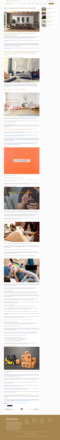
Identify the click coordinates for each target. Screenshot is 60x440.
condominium (28, 142)
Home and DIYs (10, 405)
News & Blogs (37, 3)
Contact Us (41, 3)
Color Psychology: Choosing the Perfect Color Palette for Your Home (50, 25)
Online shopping (6, 43)
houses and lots (24, 400)
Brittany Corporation (35, 419)
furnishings (28, 243)
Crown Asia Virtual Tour (27, 424)
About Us (24, 3)
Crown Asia (17, 400)
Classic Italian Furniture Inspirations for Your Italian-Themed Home (17, 403)
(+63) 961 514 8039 (45, 431)
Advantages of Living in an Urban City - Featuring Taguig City (10, 409)
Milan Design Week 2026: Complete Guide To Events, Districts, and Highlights (51, 13)
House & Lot (42, 419)
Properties (28, 3)
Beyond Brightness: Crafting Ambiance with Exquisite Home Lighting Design (50, 17)
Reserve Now (51, 3)
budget (15, 175)
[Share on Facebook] (37, 9)
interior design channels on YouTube (10, 121)
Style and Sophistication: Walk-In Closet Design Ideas (50, 8)
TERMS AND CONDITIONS (41, 436)
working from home (32, 40)
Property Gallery (42, 422)
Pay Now (46, 3)
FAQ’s (25, 419)
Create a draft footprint (35, 252)
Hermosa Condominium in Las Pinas (17, 142)
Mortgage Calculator (51, 419)
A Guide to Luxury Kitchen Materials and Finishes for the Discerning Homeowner (50, 21)
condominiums (29, 400)
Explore (33, 3)
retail (15, 374)
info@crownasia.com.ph (37, 431)
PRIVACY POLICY (35, 436)
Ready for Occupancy (42, 421)
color (5, 302)
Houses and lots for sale (22, 139)
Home (21, 3)
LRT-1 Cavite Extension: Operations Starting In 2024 (33, 409)
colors (25, 287)
